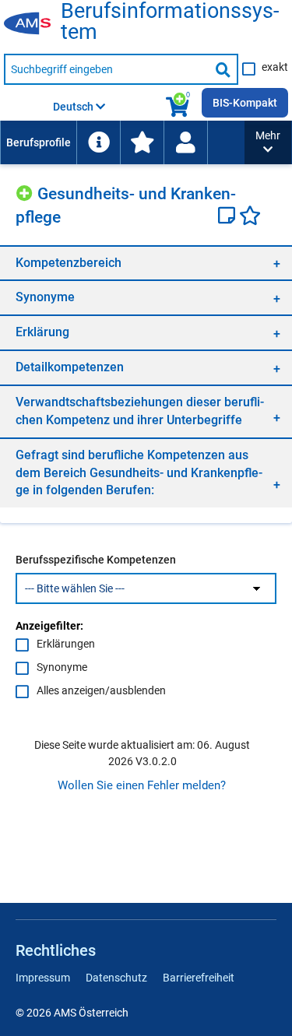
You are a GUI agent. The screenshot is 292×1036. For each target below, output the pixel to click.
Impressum (43, 977)
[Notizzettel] (228, 217)
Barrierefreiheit (198, 977)
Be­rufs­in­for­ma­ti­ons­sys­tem (170, 22)
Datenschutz (116, 977)
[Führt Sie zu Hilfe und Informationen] (98, 142)
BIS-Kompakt (245, 103)
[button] (268, 142)
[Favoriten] (250, 217)
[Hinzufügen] (26, 191)
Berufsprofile (38, 142)
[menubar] (122, 142)
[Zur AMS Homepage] (32, 24)
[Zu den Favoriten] (142, 142)
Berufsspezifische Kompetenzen (96, 559)
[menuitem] (38, 142)
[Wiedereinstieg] (185, 142)
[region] (146, 262)
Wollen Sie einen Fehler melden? (142, 785)
